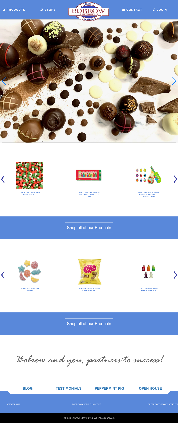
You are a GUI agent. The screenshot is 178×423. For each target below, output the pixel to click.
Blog (28, 388)
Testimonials (69, 388)
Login (161, 10)
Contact (133, 10)
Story (49, 10)
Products (15, 10)
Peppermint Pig (109, 388)
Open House (150, 388)
